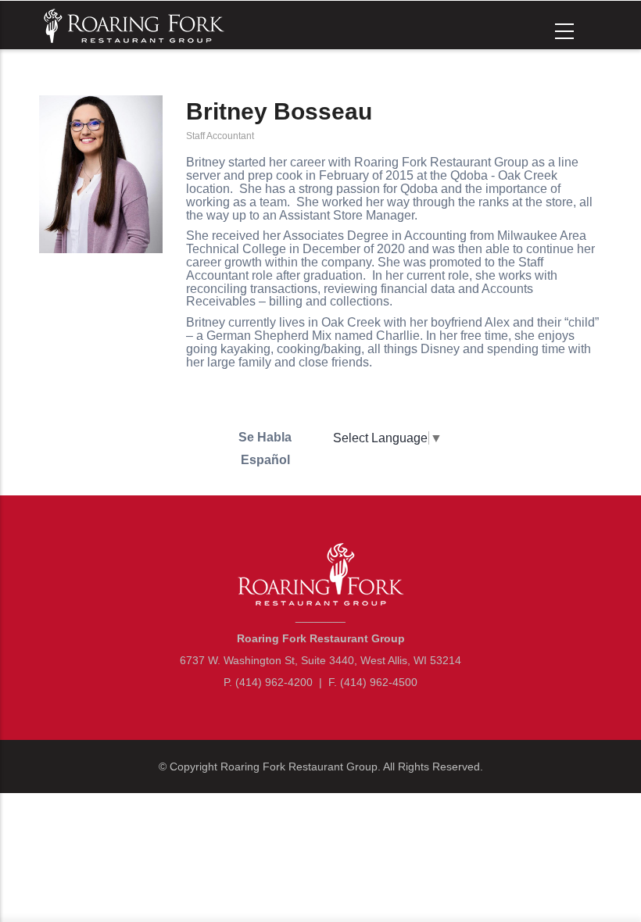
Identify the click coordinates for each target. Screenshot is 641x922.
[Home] (132, 24)
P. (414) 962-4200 (268, 682)
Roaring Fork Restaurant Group (299, 766)
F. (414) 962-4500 (372, 682)
